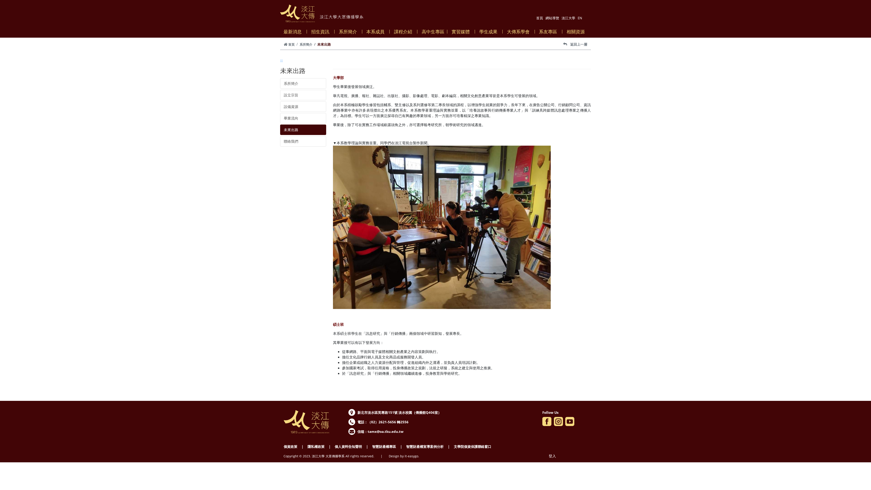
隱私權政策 (316, 446)
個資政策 (290, 446)
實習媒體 (461, 32)
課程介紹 (403, 32)
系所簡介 (348, 32)
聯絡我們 (291, 141)
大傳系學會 (518, 32)
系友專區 (548, 32)
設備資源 (291, 106)
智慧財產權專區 (384, 446)
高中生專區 (433, 32)
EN (580, 18)
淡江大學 (568, 18)
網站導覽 (552, 18)
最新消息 (293, 32)
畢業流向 (291, 118)
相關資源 (576, 32)
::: (281, 60)
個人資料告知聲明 (348, 446)
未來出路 (291, 129)
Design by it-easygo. (404, 456)
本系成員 (375, 32)
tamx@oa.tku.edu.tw (386, 431)
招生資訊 (320, 32)
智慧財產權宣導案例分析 (425, 446)
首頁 (539, 18)
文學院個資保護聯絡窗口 (472, 446)
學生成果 (488, 32)
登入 (552, 455)
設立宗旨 (291, 95)
